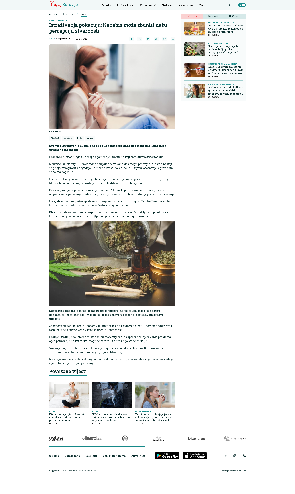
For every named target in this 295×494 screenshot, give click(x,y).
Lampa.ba (242, 471)
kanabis (90, 138)
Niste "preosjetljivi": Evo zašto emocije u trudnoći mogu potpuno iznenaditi (68, 417)
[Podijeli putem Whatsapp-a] (164, 39)
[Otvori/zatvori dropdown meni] (154, 5)
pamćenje (68, 138)
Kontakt (91, 455)
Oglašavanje (73, 455)
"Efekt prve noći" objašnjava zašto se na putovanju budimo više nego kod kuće (111, 417)
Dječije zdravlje (125, 5)
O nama (54, 455)
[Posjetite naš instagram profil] (234, 455)
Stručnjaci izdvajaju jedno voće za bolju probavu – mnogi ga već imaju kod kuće (224, 49)
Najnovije (213, 16)
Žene (202, 5)
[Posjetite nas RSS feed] (244, 455)
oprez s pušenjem (59, 21)
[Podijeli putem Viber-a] (156, 39)
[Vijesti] (92, 438)
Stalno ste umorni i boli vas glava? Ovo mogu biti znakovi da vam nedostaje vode (225, 90)
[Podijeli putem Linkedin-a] (148, 39)
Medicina (167, 5)
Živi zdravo (146, 5)
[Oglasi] (56, 438)
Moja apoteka (185, 5)
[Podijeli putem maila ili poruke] (173, 39)
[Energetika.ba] (235, 438)
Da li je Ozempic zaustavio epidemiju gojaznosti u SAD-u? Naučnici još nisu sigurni (226, 70)
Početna (53, 14)
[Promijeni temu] (242, 5)
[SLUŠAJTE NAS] (124, 438)
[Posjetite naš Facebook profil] (225, 456)
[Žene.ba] (158, 438)
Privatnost (138, 455)
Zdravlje (106, 5)
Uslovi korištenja (114, 455)
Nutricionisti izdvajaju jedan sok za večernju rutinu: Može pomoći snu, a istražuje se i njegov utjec (153, 417)
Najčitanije (235, 16)
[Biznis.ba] (196, 438)
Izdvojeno (192, 16)
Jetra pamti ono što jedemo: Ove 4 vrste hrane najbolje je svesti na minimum (225, 28)
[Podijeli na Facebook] (131, 39)
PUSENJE (55, 138)
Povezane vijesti (68, 371)
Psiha (84, 14)
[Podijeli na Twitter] (139, 39)
